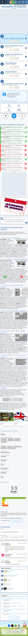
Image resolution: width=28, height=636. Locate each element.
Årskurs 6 (3, 440)
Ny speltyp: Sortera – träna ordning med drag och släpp (14, 609)
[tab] (5, 426)
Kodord (9, 579)
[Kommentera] (14, 115)
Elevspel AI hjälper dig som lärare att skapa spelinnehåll (15, 599)
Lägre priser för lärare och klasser (12, 603)
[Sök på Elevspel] (19, 2)
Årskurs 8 (17, 440)
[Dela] (22, 115)
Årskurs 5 (17, 438)
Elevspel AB (9, 630)
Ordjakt (9, 583)
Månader (3, 446)
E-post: (2, 532)
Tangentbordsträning (12, 575)
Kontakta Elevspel (16, 520)
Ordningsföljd (11, 448)
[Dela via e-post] (19, 625)
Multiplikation (10, 588)
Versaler (3, 448)
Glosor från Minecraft (6, 421)
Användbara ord (18, 421)
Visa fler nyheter (14, 617)
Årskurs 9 (3, 442)
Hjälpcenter (21, 630)
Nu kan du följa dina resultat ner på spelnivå (15, 613)
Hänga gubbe (10, 570)
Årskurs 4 (10, 438)
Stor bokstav (17, 446)
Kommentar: (4, 535)
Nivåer (19, 107)
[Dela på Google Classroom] (15, 625)
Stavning (10, 446)
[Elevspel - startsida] (1, 2)
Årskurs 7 (10, 440)
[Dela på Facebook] (9, 625)
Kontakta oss (9, 631)
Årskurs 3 (3, 438)
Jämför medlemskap (9, 99)
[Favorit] (5, 115)
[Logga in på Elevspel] (23, 2)
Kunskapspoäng (9, 111)
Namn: (2, 528)
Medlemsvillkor (9, 633)
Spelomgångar (9, 107)
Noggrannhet (19, 111)
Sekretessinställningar (17, 633)
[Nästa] (26, 419)
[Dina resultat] (16, 2)
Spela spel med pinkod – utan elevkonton (14, 606)
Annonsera (15, 630)
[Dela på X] (12, 625)
